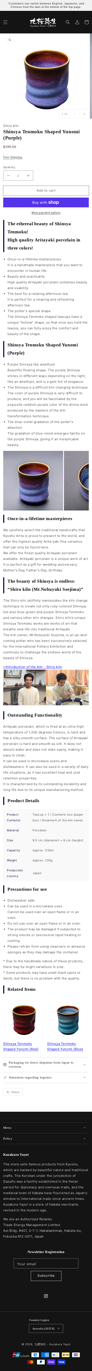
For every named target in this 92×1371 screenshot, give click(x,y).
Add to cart (46, 190)
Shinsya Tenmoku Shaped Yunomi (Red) (20, 1046)
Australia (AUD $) (43, 1328)
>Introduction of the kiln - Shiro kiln (32, 667)
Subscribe (46, 1275)
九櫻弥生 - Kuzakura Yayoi (52, 1344)
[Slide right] (84, 114)
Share (15, 1092)
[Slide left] (75, 114)
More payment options (46, 212)
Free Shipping (12, 157)
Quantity (9, 167)
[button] (5, 22)
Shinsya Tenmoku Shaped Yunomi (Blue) (65, 1046)
